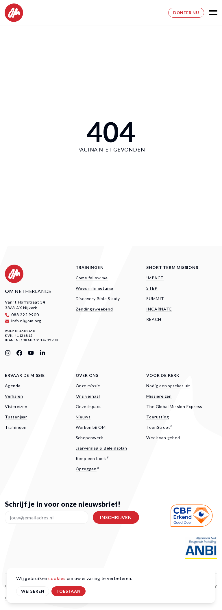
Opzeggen (86, 468)
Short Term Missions (172, 267)
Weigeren (32, 591)
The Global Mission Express (174, 406)
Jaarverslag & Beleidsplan (101, 448)
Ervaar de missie (25, 375)
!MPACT (155, 277)
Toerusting (157, 416)
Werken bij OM (91, 427)
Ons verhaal (88, 396)
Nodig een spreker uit (168, 385)
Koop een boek (91, 458)
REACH (153, 319)
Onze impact (88, 406)
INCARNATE (159, 308)
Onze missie (88, 385)
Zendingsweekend (94, 308)
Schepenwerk (89, 437)
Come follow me (92, 277)
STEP (151, 288)
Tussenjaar (16, 416)
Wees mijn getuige (95, 288)
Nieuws (83, 416)
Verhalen (14, 396)
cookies (57, 578)
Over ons (87, 375)
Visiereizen (16, 406)
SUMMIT (155, 298)
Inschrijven (116, 517)
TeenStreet (158, 427)
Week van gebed (163, 437)
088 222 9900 (25, 314)
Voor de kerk (163, 375)
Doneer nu (186, 12)
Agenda (13, 385)
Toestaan (68, 591)
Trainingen (90, 267)
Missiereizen (159, 396)
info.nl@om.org (26, 320)
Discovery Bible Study (98, 298)
